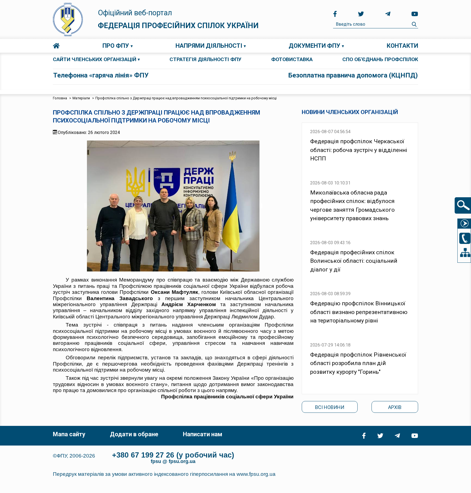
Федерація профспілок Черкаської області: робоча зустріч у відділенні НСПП (358, 150)
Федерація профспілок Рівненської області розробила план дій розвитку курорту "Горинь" (358, 363)
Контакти (402, 45)
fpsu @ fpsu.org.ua (173, 461)
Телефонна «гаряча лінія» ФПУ (101, 75)
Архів (394, 407)
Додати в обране (134, 434)
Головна (56, 46)
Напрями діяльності (209, 45)
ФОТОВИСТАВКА (292, 59)
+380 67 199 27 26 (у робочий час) (173, 455)
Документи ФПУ (314, 45)
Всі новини (329, 407)
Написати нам (202, 434)
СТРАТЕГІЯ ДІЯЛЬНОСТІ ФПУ (205, 59)
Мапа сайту (69, 434)
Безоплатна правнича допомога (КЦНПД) (353, 75)
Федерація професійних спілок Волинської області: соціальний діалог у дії (353, 261)
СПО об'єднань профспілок (380, 59)
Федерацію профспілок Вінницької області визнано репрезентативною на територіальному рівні (358, 312)
